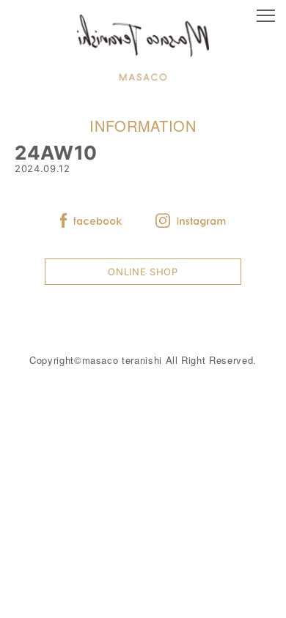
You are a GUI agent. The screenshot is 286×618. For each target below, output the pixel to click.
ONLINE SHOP (142, 272)
